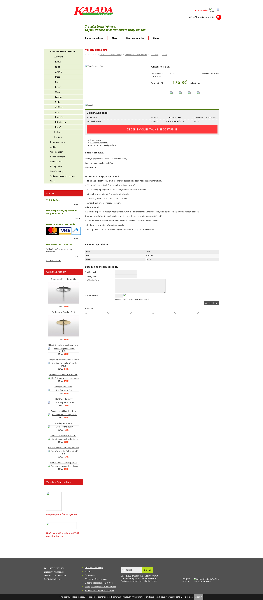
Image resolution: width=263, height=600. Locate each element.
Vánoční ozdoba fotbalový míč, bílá (63, 447)
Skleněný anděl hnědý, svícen (63, 411)
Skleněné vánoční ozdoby (136, 54)
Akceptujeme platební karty (60, 224)
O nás (156, 38)
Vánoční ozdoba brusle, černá (63, 435)
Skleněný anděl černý (63, 399)
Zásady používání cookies (96, 579)
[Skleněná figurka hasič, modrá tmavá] (63, 364)
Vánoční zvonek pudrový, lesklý (63, 462)
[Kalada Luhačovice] (93, 14)
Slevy (114, 38)
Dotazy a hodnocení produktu (103, 145)
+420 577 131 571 (56, 568)
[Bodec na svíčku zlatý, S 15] (63, 326)
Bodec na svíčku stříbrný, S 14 (63, 279)
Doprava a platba (135, 38)
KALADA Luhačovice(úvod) (111, 54)
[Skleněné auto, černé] (63, 390)
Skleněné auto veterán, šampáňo (63, 374)
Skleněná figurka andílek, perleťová (63, 345)
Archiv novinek (53, 260)
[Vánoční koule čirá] (94, 66)
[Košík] (218, 17)
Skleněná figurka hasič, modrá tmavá (63, 359)
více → (77, 204)
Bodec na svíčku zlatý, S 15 (63, 312)
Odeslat (147, 570)
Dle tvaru (154, 54)
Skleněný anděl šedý (63, 423)
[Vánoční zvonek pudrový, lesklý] (63, 466)
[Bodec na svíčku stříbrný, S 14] (63, 293)
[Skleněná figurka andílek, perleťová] (63, 350)
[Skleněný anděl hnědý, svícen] (63, 414)
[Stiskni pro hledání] (211, 10)
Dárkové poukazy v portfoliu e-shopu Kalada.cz (62, 212)
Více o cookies (187, 597)
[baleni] (89, 105)
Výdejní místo (53, 200)
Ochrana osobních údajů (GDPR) (98, 583)
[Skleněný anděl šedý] (63, 426)
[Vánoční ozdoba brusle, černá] (63, 439)
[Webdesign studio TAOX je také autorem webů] (207, 580)
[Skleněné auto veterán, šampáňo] (63, 378)
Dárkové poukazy (94, 38)
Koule (164, 54)
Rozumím (199, 597)
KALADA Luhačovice (57, 575)
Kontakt (88, 571)
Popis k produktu (97, 140)
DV (160, 76)
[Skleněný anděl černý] (63, 402)
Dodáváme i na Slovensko (59, 244)
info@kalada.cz (56, 572)
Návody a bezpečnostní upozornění (100, 586)
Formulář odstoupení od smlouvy (99, 590)
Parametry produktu (99, 142)
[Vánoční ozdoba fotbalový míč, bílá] (63, 452)
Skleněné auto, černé (63, 386)
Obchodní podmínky (94, 567)
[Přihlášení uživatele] (218, 10)
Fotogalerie (90, 575)
